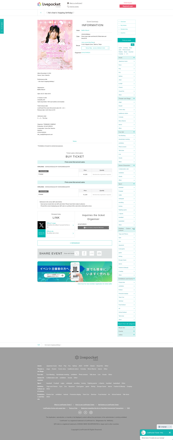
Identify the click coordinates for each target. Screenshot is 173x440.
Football (121, 191)
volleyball (121, 198)
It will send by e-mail (99, 253)
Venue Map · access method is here (95, 48)
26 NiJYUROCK (85, 52)
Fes (120, 72)
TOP (38, 345)
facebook (84, 253)
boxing (120, 206)
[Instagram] (92, 412)
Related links (124, 29)
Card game (122, 249)
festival (120, 289)
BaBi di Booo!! (85, 30)
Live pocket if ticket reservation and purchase (48, 4)
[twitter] (81, 412)
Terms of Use (73, 408)
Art (119, 308)
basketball (121, 221)
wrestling (121, 202)
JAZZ (120, 80)
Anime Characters (124, 165)
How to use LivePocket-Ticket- (85, 404)
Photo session (126, 49)
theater (120, 106)
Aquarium (121, 245)
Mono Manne (122, 121)
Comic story (122, 109)
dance (120, 124)
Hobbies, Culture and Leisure (41, 389)
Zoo (120, 241)
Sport (120, 184)
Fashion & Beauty (123, 267)
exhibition (121, 143)
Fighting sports (123, 210)
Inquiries (123, 33)
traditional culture (123, 113)
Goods (120, 158)
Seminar (121, 301)
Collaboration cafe (124, 169)
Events (121, 331)
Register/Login (128, 6)
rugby (120, 195)
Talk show (121, 150)
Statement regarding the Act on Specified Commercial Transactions (102, 408)
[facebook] (86, 412)
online (120, 47)
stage (120, 102)
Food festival (122, 305)
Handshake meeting (124, 139)
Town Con (121, 297)
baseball (121, 187)
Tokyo (92, 42)
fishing (120, 256)
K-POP (120, 83)
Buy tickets (123, 25)
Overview (123, 21)
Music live (122, 327)
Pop (120, 68)
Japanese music (123, 61)
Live (120, 154)
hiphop (120, 76)
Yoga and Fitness (123, 234)
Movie (125, 52)
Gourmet (131, 52)
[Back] (40, 13)
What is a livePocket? (75, 3)
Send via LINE (92, 253)
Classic (121, 87)
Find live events (74, 6)
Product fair (122, 282)
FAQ (128, 408)
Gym (120, 237)
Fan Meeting (122, 135)
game (120, 252)
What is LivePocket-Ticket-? (63, 404)
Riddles (121, 52)
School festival (123, 312)
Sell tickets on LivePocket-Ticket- (108, 404)
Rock (120, 65)
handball (121, 217)
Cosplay (121, 54)
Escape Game (122, 260)
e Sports (121, 213)
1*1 (127, 54)
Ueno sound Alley (86, 42)
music (120, 57)
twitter (76, 253)
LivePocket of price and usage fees (54, 408)
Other (120, 95)
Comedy (125, 47)
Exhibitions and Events (126, 279)
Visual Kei (121, 91)
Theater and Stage (125, 98)
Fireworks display (123, 293)
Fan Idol (121, 132)
